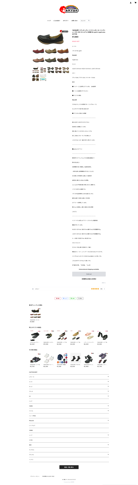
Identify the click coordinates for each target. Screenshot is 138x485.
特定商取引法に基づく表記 (48, 476)
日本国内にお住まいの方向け (89, 279)
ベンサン (31, 459)
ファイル (31, 411)
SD (30, 396)
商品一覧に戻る (69, 467)
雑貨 (30, 445)
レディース (31, 377)
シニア (30, 435)
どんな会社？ (57, 20)
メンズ (30, 381)
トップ (49, 20)
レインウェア (32, 425)
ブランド (31, 391)
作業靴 (31, 406)
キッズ (30, 386)
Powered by (67, 482)
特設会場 (31, 420)
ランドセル (31, 449)
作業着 (31, 430)
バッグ (30, 401)
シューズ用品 (32, 415)
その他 (30, 440)
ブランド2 (31, 454)
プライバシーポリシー (35, 476)
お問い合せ (74, 20)
